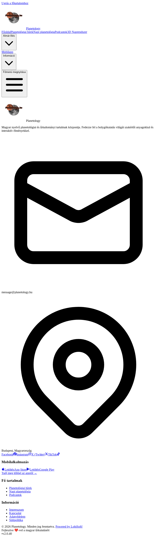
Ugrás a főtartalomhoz (15, 3)
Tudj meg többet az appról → (19, 473)
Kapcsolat (15, 513)
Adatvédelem (17, 516)
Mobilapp (7, 52)
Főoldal (6, 32)
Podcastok (61, 32)
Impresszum (16, 509)
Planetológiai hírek (22, 32)
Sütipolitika (16, 520)
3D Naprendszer (77, 32)
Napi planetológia (44, 32)
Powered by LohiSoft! (69, 526)
